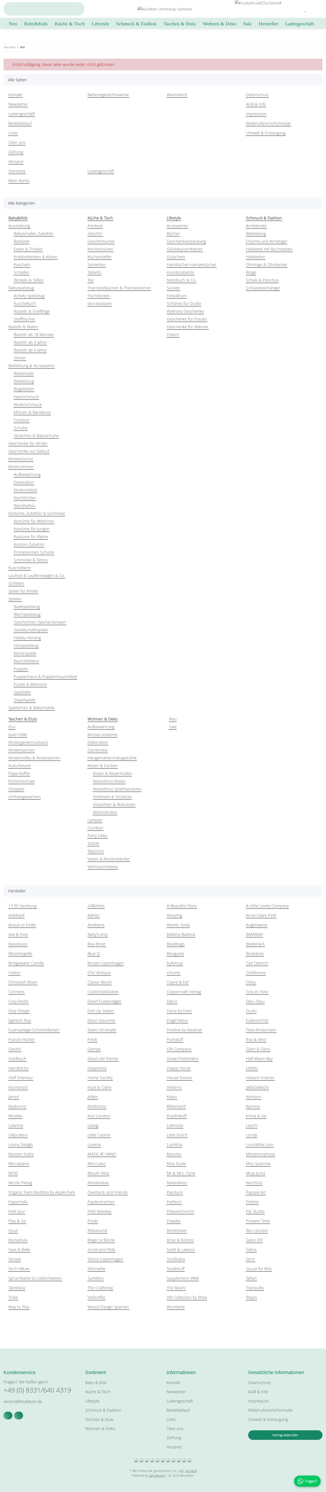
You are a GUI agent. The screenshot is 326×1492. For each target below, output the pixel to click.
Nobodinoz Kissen (109, 781)
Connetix (16, 991)
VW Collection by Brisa (187, 1297)
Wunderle (176, 1306)
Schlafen (21, 272)
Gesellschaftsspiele (31, 630)
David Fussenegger (105, 1001)
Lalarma (15, 1125)
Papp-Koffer (19, 773)
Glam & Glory (258, 1049)
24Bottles (96, 905)
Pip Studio (255, 1211)
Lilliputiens (17, 1135)
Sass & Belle (19, 1249)
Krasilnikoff (177, 1115)
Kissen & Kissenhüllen (112, 773)
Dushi (251, 1010)
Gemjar (94, 1049)
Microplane (18, 1163)
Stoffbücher (24, 319)
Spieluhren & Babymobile (31, 707)
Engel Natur (177, 1020)
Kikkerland (176, 1106)
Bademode (24, 373)
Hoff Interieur (20, 1077)
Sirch (250, 1259)
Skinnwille (96, 1268)
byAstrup (175, 963)
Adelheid (16, 915)
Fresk (92, 1039)
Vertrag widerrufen (285, 1435)
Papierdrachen (101, 1201)
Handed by (18, 1068)
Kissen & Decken (103, 765)
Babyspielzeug (21, 287)
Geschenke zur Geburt (28, 451)
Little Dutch (177, 1135)
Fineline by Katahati (184, 1029)
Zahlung (15, 152)
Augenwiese (256, 924)
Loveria (94, 1144)
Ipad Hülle (17, 734)
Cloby (251, 982)
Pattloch (174, 1201)
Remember (177, 1230)
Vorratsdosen (100, 303)
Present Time (258, 1220)
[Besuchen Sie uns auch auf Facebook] (8, 1415)
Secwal (14, 1259)
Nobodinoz (177, 1182)
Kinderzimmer (21, 466)
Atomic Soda (178, 924)
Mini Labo (97, 1163)
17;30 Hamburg (22, 905)
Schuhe (20, 427)
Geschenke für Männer (188, 326)
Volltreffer (96, 1297)
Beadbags (176, 944)
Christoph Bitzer (22, 982)
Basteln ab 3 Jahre (30, 342)
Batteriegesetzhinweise (108, 94)
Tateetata (16, 1287)
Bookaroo (255, 953)
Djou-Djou (255, 1001)
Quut (13, 1230)
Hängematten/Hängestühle (112, 757)
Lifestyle (92, 1401)
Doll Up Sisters (101, 1010)
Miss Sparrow (258, 1163)
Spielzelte (22, 692)
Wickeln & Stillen (29, 280)
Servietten (97, 264)
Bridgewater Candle (26, 963)
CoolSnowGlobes (103, 991)
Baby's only (98, 934)
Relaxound (97, 1230)
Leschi (251, 1125)
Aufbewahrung (27, 474)
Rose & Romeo (180, 1240)
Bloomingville (20, 953)
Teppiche (96, 851)
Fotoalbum (177, 295)
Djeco (172, 1001)
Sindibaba (176, 1259)
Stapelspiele (24, 699)
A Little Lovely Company (267, 905)
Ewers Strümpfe (102, 1029)
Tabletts (94, 272)
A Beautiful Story (182, 905)
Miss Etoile (176, 1163)
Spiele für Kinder (23, 591)
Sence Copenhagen (105, 1259)
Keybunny (17, 1106)
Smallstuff (176, 1268)
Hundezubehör (180, 272)
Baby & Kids (95, 1382)
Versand (15, 161)
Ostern (173, 334)
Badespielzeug (27, 606)
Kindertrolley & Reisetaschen (34, 757)
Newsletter (18, 104)
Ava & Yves (18, 934)
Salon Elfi (254, 1240)
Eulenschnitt (257, 1020)
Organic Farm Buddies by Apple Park (41, 1192)
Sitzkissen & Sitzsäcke (112, 796)
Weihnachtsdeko (103, 866)
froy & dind (256, 1039)
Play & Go (17, 1220)
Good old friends (103, 1058)
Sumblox (96, 1278)
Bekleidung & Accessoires (31, 365)
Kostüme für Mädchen (34, 521)
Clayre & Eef (178, 982)
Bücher (173, 233)
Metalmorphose (260, 1154)
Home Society (100, 1077)
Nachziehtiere (26, 661)
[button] (295, 9)
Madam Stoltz (20, 1154)
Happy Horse (178, 1068)
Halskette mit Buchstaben (269, 249)
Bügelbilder (24, 389)
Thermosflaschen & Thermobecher (119, 287)
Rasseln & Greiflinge (32, 311)
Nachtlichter (25, 497)
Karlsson (253, 1096)
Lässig (93, 1125)
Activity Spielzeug (29, 295)
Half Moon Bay (259, 1058)
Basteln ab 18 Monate (34, 334)
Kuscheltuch (25, 303)
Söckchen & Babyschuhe (36, 435)
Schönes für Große (184, 303)
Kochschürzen (100, 249)
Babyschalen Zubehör (33, 233)
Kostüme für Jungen (31, 528)
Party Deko (98, 835)
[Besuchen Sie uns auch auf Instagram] (18, 1415)
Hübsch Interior (260, 1077)
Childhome (256, 972)
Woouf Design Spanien (108, 1306)
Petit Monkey (99, 1211)
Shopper (16, 789)
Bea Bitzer (97, 944)
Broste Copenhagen (106, 963)
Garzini (14, 1049)
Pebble (252, 1201)
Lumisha (174, 1144)
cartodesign (157, 1475)
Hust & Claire (99, 1087)
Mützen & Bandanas (32, 412)
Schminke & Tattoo (31, 560)
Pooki (93, 1220)
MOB (13, 1173)
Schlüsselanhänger (263, 287)
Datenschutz (257, 94)
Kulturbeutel (19, 765)
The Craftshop (100, 1287)
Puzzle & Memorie (30, 684)
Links (13, 132)
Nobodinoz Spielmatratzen (117, 789)
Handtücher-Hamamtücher (191, 264)
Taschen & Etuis (99, 1419)
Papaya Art (256, 1192)
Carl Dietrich (257, 963)
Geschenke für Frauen (187, 319)
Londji (251, 1135)
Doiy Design (19, 1010)
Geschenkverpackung (186, 241)
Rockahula (17, 1240)
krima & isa (256, 1115)
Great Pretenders (182, 1058)
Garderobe (98, 750)
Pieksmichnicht (180, 1211)
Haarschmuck (26, 396)
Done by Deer (179, 1010)
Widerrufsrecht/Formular (268, 123)
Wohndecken (105, 812)
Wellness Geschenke (185, 311)
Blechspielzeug (27, 614)
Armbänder (256, 225)
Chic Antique (99, 972)
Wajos (251, 1297)
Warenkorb (177, 94)
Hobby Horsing (27, 637)
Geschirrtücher (101, 241)
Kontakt (15, 94)
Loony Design (20, 1144)
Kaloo (172, 1096)
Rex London (257, 1230)
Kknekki (15, 1115)
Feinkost (95, 225)
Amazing (174, 915)
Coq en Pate (257, 991)
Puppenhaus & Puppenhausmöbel (45, 676)
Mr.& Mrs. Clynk (181, 1173)
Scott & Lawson (181, 1249)
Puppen (21, 668)
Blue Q (94, 953)
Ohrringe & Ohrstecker (266, 264)
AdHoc (94, 915)
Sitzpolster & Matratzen (114, 804)
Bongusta (175, 953)
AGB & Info (256, 104)
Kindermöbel (25, 490)
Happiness (97, 1068)
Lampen (95, 820)
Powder (174, 1220)
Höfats (252, 1068)
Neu (173, 719)
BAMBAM (254, 934)
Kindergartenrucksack (28, 742)
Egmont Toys (19, 1020)
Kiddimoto (97, 1106)
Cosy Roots (18, 1001)
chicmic (174, 972)
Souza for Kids (259, 1268)
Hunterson (18, 1087)
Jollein (93, 1096)
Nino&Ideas (98, 1182)
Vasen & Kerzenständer (109, 858)
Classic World (100, 982)
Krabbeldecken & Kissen (35, 256)
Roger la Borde (101, 1240)
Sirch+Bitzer (19, 1268)
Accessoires (177, 225)
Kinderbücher (20, 459)
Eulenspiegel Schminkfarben (34, 1029)
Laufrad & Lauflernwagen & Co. (36, 575)
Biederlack (255, 944)
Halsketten (255, 256)
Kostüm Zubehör (29, 544)
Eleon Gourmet (101, 1020)
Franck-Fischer (21, 1039)
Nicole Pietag (20, 1182)
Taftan (251, 1278)
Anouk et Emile (22, 924)
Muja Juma (255, 1173)
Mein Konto (18, 180)
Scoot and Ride (101, 1249)
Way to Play (18, 1306)
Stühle (93, 843)
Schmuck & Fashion (103, 1410)
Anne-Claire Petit (261, 915)
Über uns (16, 142)
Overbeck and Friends (108, 1192)
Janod (13, 1096)
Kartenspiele (25, 653)
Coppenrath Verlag (184, 991)
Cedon (14, 972)
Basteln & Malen (23, 326)
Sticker (20, 357)
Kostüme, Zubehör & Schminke (36, 513)
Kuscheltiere (19, 567)
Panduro (175, 1192)
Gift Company (179, 1049)
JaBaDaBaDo (257, 1087)
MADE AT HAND (102, 1154)
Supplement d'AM (183, 1278)
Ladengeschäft (299, 23)
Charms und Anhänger (266, 241)
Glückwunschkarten (185, 249)
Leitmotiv (175, 1125)
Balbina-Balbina (181, 934)
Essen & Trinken (28, 249)
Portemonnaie (21, 781)
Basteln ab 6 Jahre (30, 350)
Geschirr (95, 233)
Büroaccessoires (102, 734)
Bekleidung (24, 381)
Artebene (96, 924)
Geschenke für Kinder (28, 443)
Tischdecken (99, 295)
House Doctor (179, 1077)
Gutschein (176, 256)
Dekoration (24, 482)
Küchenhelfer (100, 256)
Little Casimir (99, 1135)
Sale (173, 726)
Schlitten (16, 583)
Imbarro (174, 1087)
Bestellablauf (19, 123)
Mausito (174, 1154)
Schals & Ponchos (262, 280)
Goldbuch (17, 1058)
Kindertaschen (21, 750)
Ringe (251, 272)
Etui (11, 726)
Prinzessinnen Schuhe (34, 552)
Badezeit (21, 241)
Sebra (251, 1249)
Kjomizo (253, 1106)
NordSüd (254, 1182)
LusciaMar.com (259, 1144)
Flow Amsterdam (261, 1029)
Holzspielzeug (26, 645)
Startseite (17, 171)
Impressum (256, 113)
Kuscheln (22, 264)
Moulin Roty (98, 1173)
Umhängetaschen (24, 796)
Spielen (15, 598)
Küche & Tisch (98, 1391)
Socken (173, 287)
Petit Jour (16, 1211)
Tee (91, 280)
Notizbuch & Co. (181, 280)
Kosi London (99, 1115)
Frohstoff (175, 1039)
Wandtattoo (24, 505)
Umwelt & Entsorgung (265, 132)
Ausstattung (19, 225)
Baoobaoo (17, 944)
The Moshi (176, 1287)
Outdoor (21, 420)
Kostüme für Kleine (31, 536)
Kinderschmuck (28, 404)
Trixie (13, 1297)
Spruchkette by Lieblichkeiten (35, 1278)
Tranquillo (255, 1287)
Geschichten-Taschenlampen (40, 622)
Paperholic (18, 1201)
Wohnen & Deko (100, 1428)
